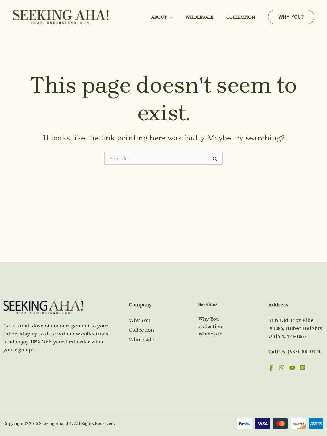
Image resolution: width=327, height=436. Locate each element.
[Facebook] (271, 368)
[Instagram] (282, 368)
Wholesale (200, 17)
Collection (240, 17)
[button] (170, 17)
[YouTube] (292, 368)
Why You (139, 320)
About (159, 17)
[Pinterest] (303, 368)
